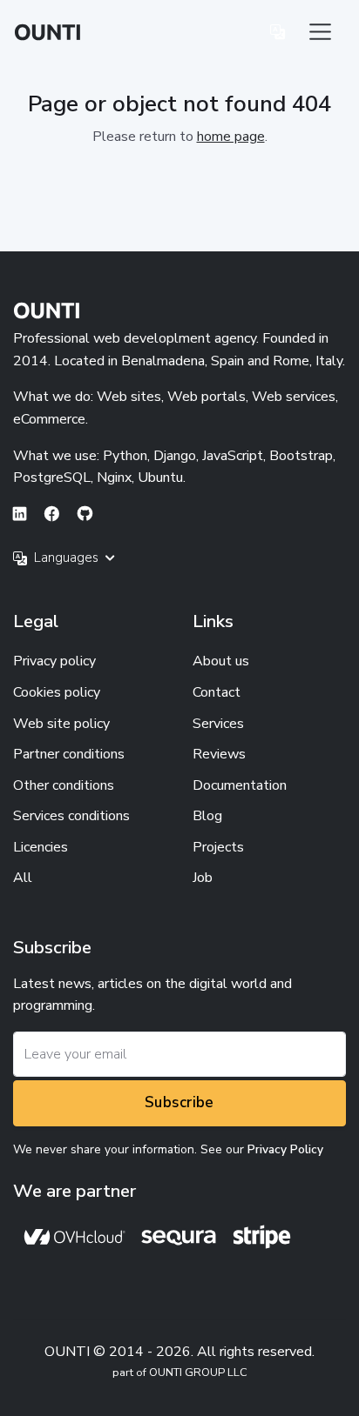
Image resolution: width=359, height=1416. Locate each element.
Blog (207, 815)
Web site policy (61, 723)
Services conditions (71, 815)
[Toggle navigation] (320, 32)
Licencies (40, 847)
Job (203, 877)
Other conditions (63, 785)
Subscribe (179, 1102)
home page (231, 136)
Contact (216, 692)
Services (218, 723)
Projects (218, 847)
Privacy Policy (285, 1149)
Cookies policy (56, 692)
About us (221, 661)
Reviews (219, 754)
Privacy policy (54, 661)
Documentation (240, 785)
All (22, 877)
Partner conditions (69, 754)
